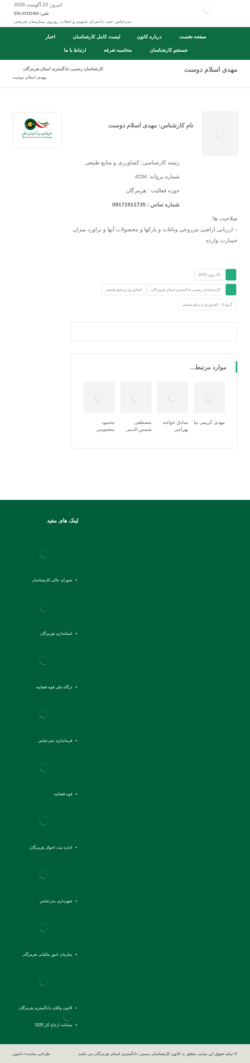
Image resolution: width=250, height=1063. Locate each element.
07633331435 (208, 630)
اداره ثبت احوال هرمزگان (51, 847)
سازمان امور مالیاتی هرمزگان (47, 954)
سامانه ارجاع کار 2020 (53, 1025)
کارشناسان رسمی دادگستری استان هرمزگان (185, 289)
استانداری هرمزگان (56, 633)
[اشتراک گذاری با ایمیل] (154, 332)
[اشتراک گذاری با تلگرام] (169, 332)
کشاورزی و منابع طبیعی (123, 289)
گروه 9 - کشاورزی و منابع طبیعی (207, 304)
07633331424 (207, 613)
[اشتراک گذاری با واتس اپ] (185, 332)
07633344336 (221, 622)
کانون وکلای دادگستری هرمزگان (45, 1008)
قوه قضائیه (63, 794)
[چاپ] (139, 332)
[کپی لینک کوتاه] (124, 332)
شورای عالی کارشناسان (52, 580)
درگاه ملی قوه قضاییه (54, 687)
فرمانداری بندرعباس (55, 740)
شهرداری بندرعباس (56, 901)
